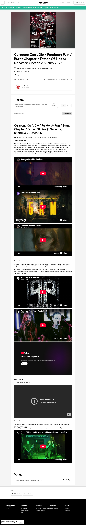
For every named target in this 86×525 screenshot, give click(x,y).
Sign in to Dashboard (40, 510)
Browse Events (11, 2)
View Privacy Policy (13, 522)
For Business (78, 2)
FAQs (22, 512)
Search (21, 3)
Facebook (67, 510)
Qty (63, 105)
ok (21, 522)
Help (37, 512)
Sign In (62, 2)
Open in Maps (67, 480)
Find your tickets (25, 510)
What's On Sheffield (16, 493)
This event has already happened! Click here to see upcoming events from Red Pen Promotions (30, 7)
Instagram (67, 508)
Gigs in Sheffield (28, 493)
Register (69, 2)
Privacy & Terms (54, 508)
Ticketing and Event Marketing (43, 508)
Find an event (24, 508)
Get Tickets (67, 113)
